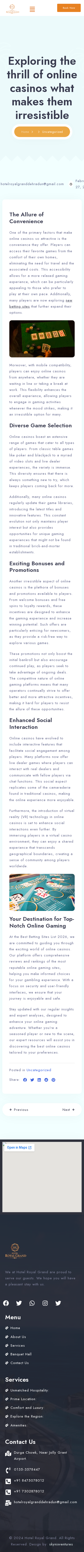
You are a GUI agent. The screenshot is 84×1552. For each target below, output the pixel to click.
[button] (32, 9)
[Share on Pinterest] (54, 1080)
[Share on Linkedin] (39, 1080)
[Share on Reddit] (46, 1080)
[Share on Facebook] (25, 1080)
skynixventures (61, 1544)
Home (25, 132)
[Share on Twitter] (32, 1080)
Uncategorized (39, 1070)
